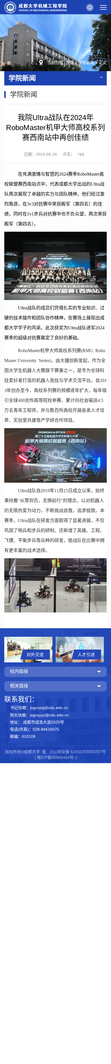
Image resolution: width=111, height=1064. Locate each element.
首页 (70, 62)
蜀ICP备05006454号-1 (57, 757)
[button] (89, 7)
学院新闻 (86, 62)
